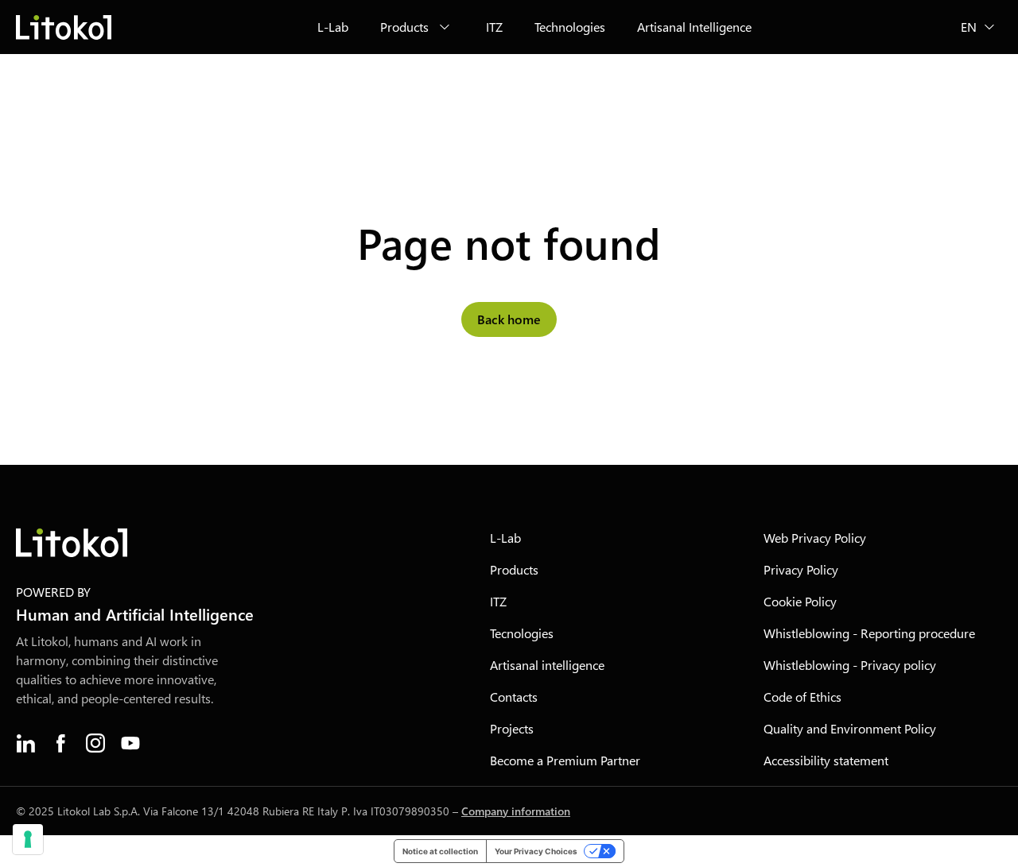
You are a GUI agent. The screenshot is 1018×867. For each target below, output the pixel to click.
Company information (515, 811)
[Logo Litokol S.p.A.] (63, 27)
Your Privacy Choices (536, 851)
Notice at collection (440, 851)
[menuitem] (332, 27)
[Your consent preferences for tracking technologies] (28, 839)
